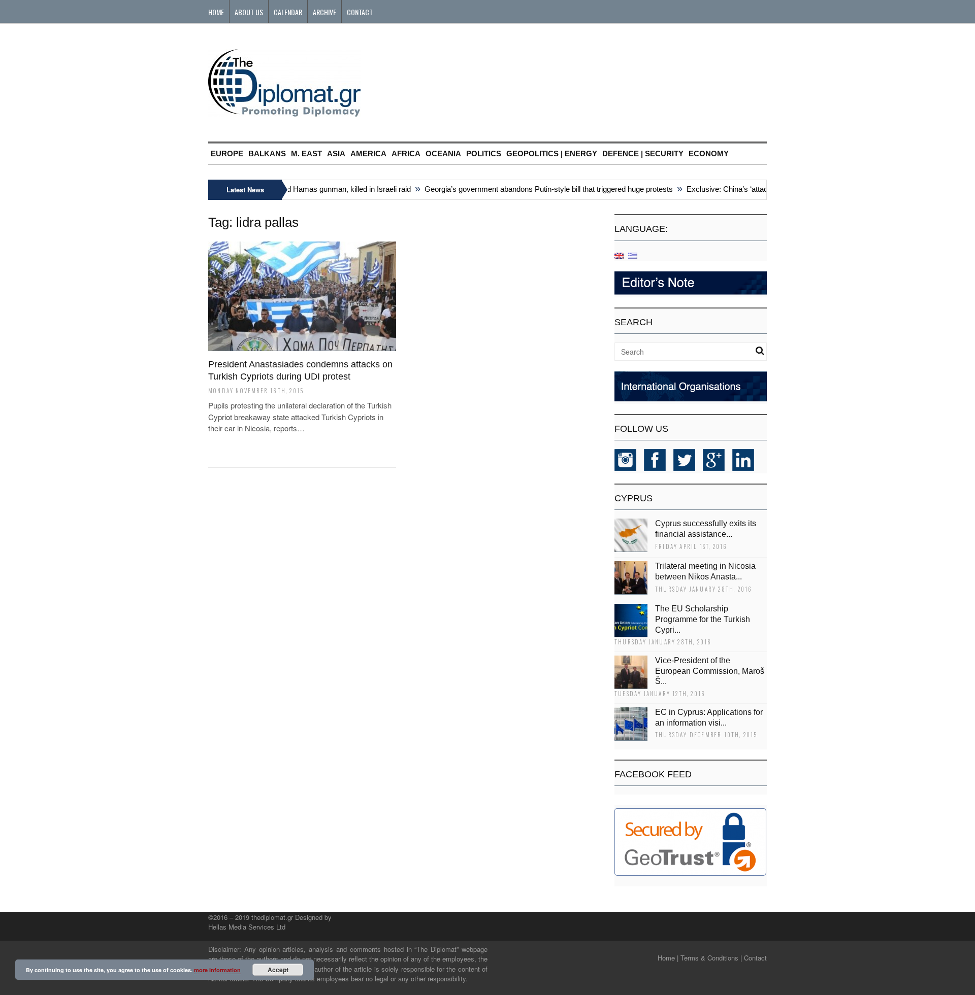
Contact (360, 12)
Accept (278, 969)
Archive (324, 12)
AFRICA (406, 153)
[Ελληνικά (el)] (632, 255)
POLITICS (483, 153)
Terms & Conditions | (711, 958)
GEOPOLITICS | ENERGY (551, 153)
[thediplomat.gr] (284, 112)
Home (216, 12)
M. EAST (306, 153)
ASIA (336, 153)
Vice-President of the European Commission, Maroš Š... (709, 671)
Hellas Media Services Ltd (246, 927)
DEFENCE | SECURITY (643, 153)
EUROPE (227, 153)
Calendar (288, 12)
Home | (668, 958)
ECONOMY (709, 153)
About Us (249, 12)
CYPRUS (633, 498)
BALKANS (267, 153)
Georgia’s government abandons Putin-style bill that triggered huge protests (538, 189)
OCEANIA (443, 153)
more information (217, 970)
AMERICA (368, 153)
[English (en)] (619, 255)
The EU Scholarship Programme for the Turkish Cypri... (702, 619)
